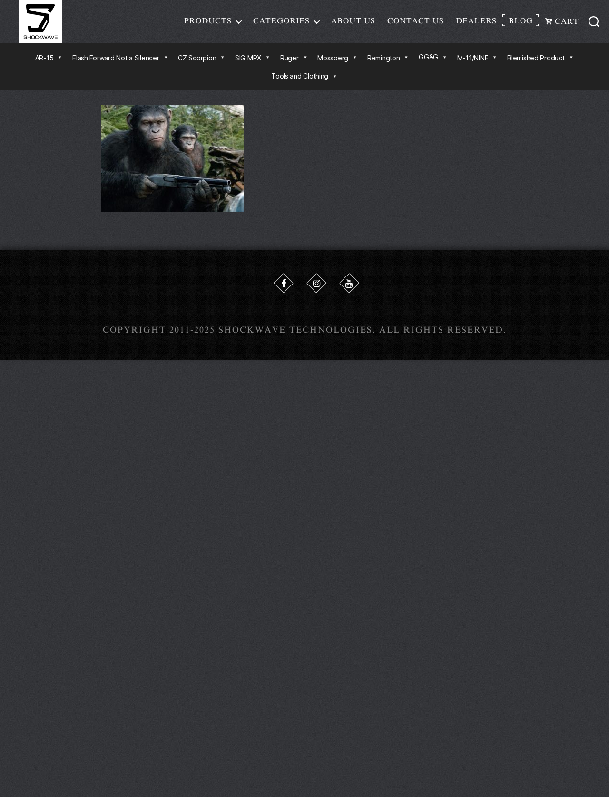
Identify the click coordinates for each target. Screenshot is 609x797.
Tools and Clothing (299, 76)
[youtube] (349, 283)
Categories (281, 21)
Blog (521, 21)
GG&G (428, 57)
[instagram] (316, 283)
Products (208, 21)
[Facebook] (283, 283)
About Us (353, 21)
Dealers (476, 21)
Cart (565, 21)
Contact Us (415, 21)
